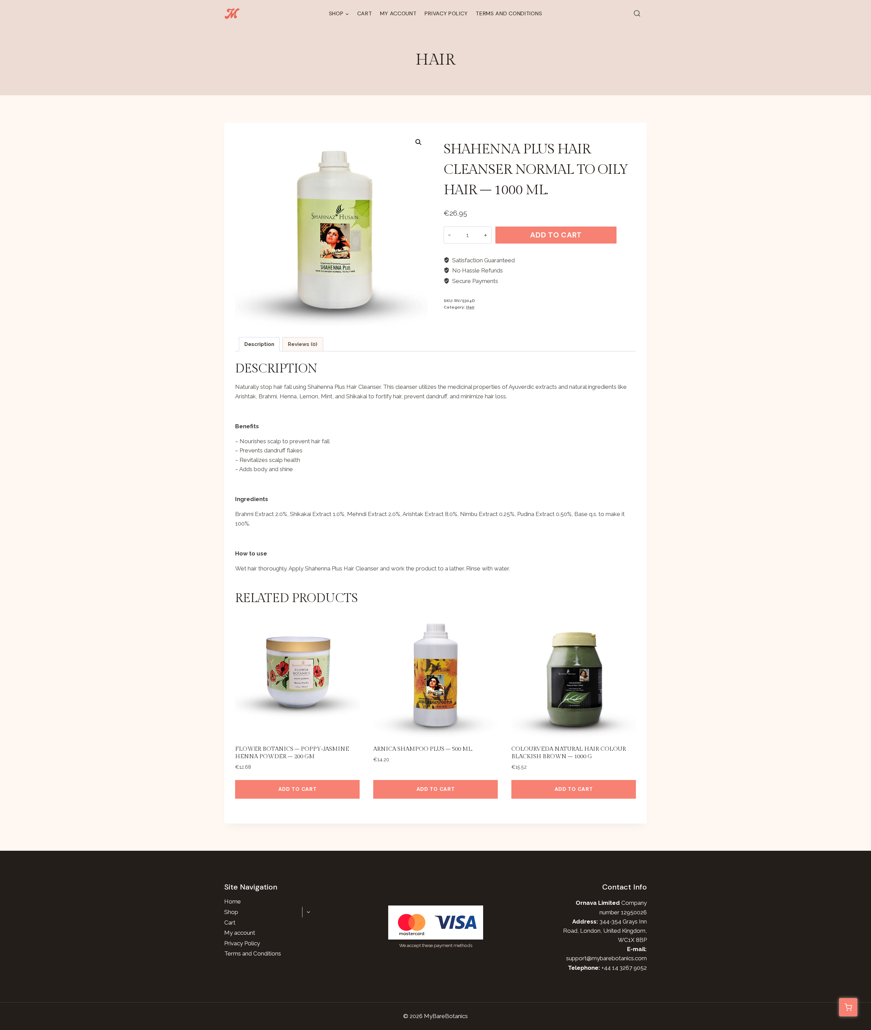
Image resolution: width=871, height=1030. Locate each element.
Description (259, 344)
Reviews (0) (302, 344)
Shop (231, 912)
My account (398, 13)
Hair (435, 60)
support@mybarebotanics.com (606, 958)
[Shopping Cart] (848, 1007)
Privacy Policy (446, 13)
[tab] (259, 344)
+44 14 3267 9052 (624, 967)
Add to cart (556, 235)
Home (232, 901)
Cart (364, 13)
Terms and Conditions (509, 13)
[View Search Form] (637, 13)
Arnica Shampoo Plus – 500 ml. (423, 749)
